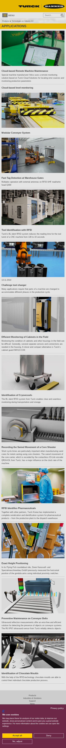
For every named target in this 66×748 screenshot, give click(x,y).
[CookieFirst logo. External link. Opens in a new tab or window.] (3, 711)
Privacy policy (57, 708)
